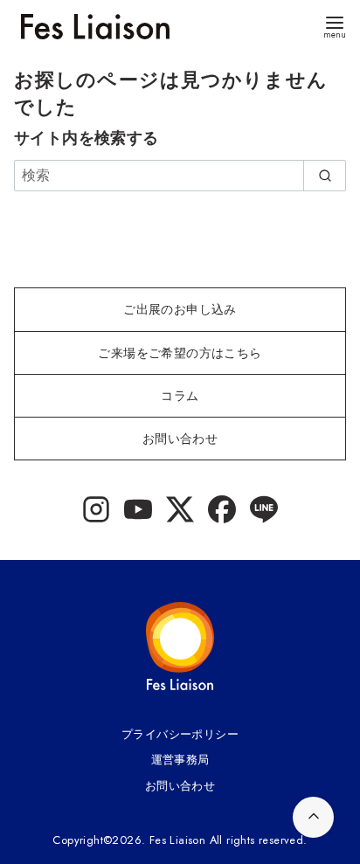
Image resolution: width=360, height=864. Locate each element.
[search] (324, 175)
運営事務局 (180, 759)
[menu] (334, 25)
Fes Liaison (177, 840)
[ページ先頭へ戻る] (313, 817)
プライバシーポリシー (180, 734)
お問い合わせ (180, 786)
